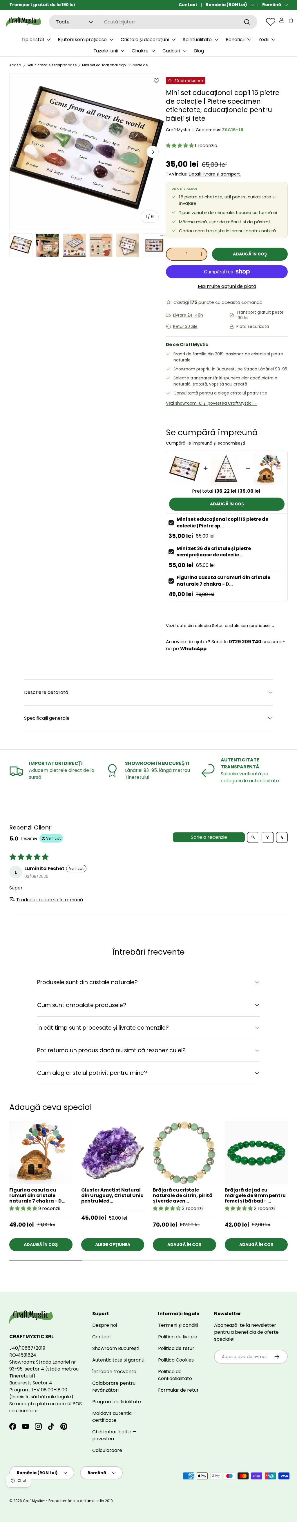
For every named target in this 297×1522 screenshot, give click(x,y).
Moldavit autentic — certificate (114, 1417)
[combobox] (153, 22)
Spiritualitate (197, 39)
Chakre (140, 50)
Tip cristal (32, 39)
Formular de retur (178, 1390)
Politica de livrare (177, 1336)
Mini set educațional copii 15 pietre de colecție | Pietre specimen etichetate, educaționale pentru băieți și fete (117, 65)
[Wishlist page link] (270, 21)
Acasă (15, 65)
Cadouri (171, 50)
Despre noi (104, 1325)
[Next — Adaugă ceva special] (288, 1162)
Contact (188, 5)
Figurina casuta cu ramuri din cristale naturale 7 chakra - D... (223, 580)
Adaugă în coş (250, 254)
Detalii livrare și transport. (215, 174)
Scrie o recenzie (209, 837)
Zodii (263, 39)
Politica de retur (176, 1348)
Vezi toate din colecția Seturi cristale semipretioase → (220, 625)
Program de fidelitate (116, 1401)
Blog (199, 50)
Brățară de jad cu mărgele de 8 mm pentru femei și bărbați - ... (255, 1195)
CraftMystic (178, 130)
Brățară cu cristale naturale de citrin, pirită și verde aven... (183, 1195)
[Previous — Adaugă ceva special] (288, 1176)
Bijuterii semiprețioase (82, 39)
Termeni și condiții (178, 1325)
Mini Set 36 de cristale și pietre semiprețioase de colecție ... (214, 551)
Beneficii (235, 39)
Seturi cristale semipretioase (52, 65)
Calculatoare (107, 1450)
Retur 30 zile (185, 326)
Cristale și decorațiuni (145, 39)
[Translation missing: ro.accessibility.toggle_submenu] (48, 39)
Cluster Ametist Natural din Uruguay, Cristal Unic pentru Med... (112, 1195)
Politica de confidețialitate (175, 1375)
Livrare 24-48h (188, 315)
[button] (291, 20)
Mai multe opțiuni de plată (227, 286)
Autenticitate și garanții (118, 1360)
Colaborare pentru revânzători (113, 1386)
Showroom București (115, 1348)
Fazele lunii (105, 50)
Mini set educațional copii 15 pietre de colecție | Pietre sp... (222, 522)
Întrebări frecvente (114, 1371)
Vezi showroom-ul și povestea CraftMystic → (211, 403)
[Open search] (253, 837)
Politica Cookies (176, 1360)
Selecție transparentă (195, 378)
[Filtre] (268, 837)
